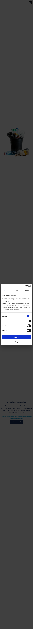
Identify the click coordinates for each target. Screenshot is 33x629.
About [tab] (27, 290)
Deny (16, 342)
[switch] (29, 321)
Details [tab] (16, 290)
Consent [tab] (6, 290)
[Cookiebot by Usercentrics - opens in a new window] (24, 286)
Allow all (16, 337)
